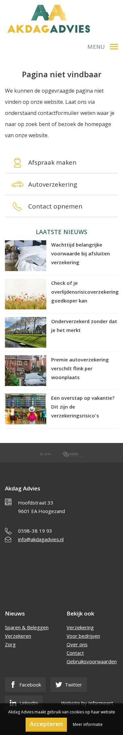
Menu (96, 46)
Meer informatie (88, 724)
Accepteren (46, 724)
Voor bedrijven (83, 636)
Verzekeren (18, 636)
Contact (75, 653)
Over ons (77, 644)
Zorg (10, 644)
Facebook (29, 684)
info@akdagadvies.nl (41, 539)
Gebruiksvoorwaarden (92, 661)
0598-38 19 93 (35, 530)
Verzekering (80, 627)
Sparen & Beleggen (27, 627)
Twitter (73, 684)
